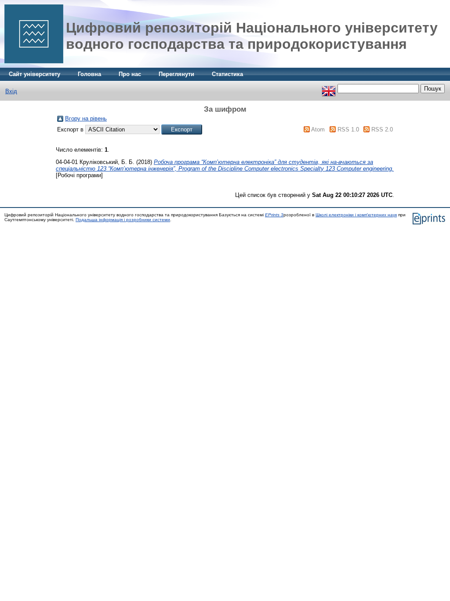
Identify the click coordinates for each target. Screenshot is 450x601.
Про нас (130, 74)
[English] (329, 88)
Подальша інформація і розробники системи (123, 219)
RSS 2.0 (382, 129)
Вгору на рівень (86, 118)
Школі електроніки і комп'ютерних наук (356, 214)
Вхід (11, 91)
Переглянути (176, 74)
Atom (318, 129)
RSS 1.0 (348, 129)
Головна (89, 74)
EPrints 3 (274, 214)
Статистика (227, 74)
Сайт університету (34, 74)
